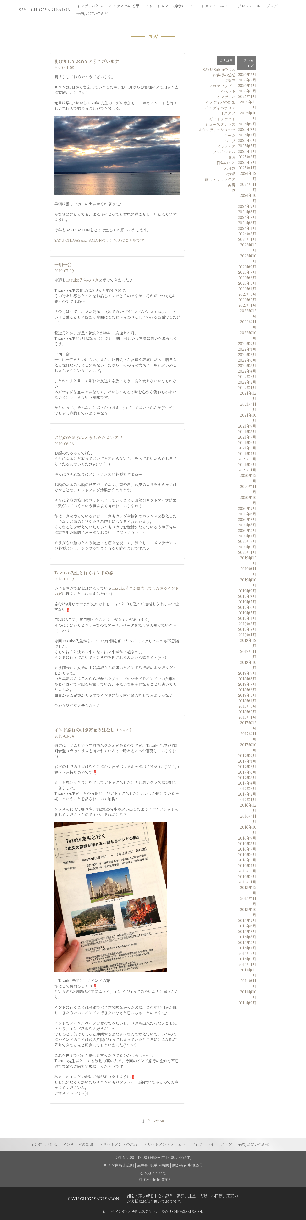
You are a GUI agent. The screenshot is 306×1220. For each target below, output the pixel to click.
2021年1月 (247, 470)
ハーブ (229, 141)
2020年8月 (247, 514)
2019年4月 (247, 618)
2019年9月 (247, 591)
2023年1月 (247, 305)
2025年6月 (247, 140)
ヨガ (231, 157)
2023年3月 (247, 294)
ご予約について (153, 1173)
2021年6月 (247, 442)
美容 (231, 184)
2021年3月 (247, 459)
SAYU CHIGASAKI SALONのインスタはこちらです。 (101, 240)
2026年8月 (247, 74)
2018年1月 (247, 717)
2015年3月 (247, 953)
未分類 (229, 168)
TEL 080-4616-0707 (153, 1179)
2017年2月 (247, 794)
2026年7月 (247, 80)
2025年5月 (247, 146)
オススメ (227, 113)
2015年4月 (247, 948)
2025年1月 (247, 168)
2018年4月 (247, 700)
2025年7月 (247, 135)
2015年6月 (247, 937)
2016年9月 (247, 838)
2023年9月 (247, 266)
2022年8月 (247, 349)
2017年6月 (247, 772)
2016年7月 (247, 849)
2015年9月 (247, 920)
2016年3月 (247, 871)
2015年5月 (247, 942)
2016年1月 (247, 882)
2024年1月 (247, 239)
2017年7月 (247, 766)
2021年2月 (247, 464)
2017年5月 (247, 777)
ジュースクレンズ (220, 124)
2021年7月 (247, 437)
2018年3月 (247, 706)
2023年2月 (247, 299)
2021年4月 (247, 453)
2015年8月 (247, 926)
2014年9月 (247, 1003)
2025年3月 (247, 157)
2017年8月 (247, 761)
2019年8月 (247, 596)
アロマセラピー (222, 86)
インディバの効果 (220, 102)
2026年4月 (247, 85)
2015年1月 (247, 964)
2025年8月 (247, 129)
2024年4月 (247, 228)
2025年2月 (247, 162)
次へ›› (159, 1121)
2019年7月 (247, 602)
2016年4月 (247, 865)
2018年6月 (247, 689)
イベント (227, 91)
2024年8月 (247, 211)
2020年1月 (247, 552)
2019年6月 (247, 607)
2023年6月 (247, 277)
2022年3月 (247, 376)
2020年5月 (247, 530)
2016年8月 (247, 843)
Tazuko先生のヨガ (82, 280)
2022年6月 (247, 360)
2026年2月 (247, 91)
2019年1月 (247, 634)
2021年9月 (247, 426)
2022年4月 (247, 371)
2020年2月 (247, 547)
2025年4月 (247, 151)
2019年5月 (247, 612)
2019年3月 (247, 623)
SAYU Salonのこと (219, 69)
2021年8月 (247, 431)
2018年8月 (247, 678)
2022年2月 (247, 382)
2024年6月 (247, 222)
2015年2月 (247, 959)
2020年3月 (247, 541)
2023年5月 (247, 283)
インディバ (226, 97)
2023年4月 (247, 288)
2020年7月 (247, 519)
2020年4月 (247, 536)
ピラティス (226, 146)
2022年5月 (247, 365)
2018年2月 (247, 711)
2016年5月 (247, 860)
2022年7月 (247, 354)
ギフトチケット (222, 119)
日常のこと (225, 163)
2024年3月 (247, 233)
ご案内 (229, 80)
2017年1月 (247, 799)
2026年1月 (247, 96)
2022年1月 (247, 387)
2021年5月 (247, 448)
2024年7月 (247, 217)
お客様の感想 (224, 75)
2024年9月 (247, 206)
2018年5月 (247, 695)
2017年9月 (247, 755)
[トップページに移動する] (93, 1198)
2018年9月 (247, 673)
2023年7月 (247, 272)
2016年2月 (247, 876)
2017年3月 (247, 788)
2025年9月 (247, 124)
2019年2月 (247, 629)
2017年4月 (247, 783)
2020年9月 (247, 508)
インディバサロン (220, 108)
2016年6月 (247, 854)
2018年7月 (247, 684)
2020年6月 (247, 525)
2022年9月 (247, 343)
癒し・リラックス (220, 179)
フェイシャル (224, 152)
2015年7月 (247, 931)
